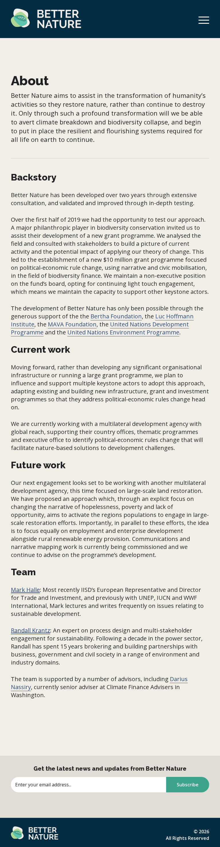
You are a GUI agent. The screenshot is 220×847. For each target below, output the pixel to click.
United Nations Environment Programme (123, 332)
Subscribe (188, 784)
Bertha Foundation (116, 316)
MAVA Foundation (72, 324)
